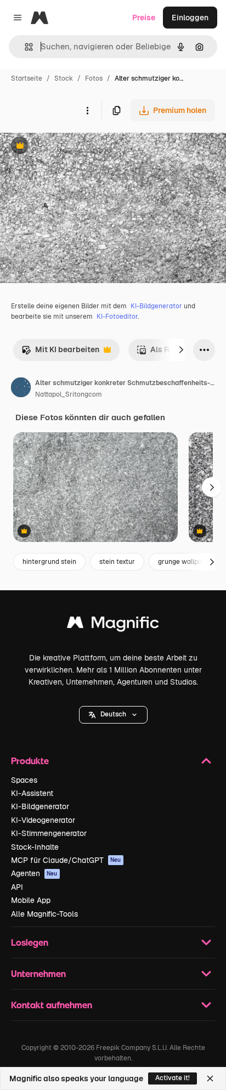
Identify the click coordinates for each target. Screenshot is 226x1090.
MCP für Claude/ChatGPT (66, 860)
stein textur (117, 561)
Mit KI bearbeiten (60, 352)
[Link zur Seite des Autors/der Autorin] (21, 388)
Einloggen (190, 17)
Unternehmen (38, 973)
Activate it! (172, 1078)
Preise (143, 17)
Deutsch (113, 714)
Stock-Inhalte (35, 847)
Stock (63, 78)
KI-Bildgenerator (156, 306)
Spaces (24, 780)
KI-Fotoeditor (117, 316)
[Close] (210, 1078)
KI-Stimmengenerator (49, 833)
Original (70, 147)
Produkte (30, 760)
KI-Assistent (32, 793)
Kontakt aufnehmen (51, 1004)
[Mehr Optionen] (87, 110)
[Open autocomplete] (24, 47)
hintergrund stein (49, 561)
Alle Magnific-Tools (44, 914)
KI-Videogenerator (43, 820)
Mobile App (30, 900)
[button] (113, 715)
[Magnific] (113, 625)
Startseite (26, 78)
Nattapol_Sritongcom (68, 394)
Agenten (34, 873)
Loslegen (29, 942)
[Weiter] (181, 350)
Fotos (94, 78)
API (17, 887)
